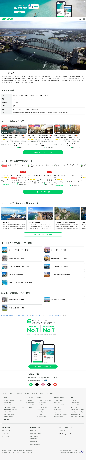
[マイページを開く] (80, 19)
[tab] (5, 393)
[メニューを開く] (84, 19)
